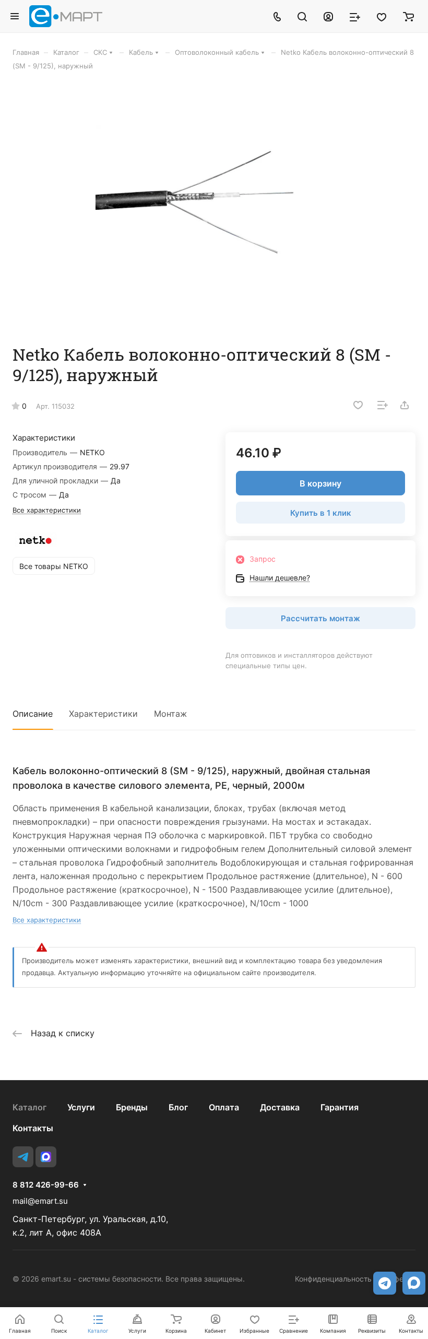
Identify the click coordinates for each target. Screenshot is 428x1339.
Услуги (81, 1107)
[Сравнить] (383, 405)
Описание (33, 713)
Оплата (224, 1107)
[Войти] (328, 16)
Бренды (132, 1107)
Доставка (280, 1107)
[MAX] (45, 1156)
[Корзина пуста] (408, 16)
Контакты (33, 1128)
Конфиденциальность (333, 1278)
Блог (178, 1107)
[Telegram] (23, 1156)
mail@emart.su (40, 1201)
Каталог (29, 1107)
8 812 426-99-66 (46, 1185)
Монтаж (170, 713)
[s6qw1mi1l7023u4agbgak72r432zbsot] (214, 207)
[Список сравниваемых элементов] (355, 16)
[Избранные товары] (381, 16)
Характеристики (103, 713)
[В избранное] (358, 405)
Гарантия (339, 1107)
